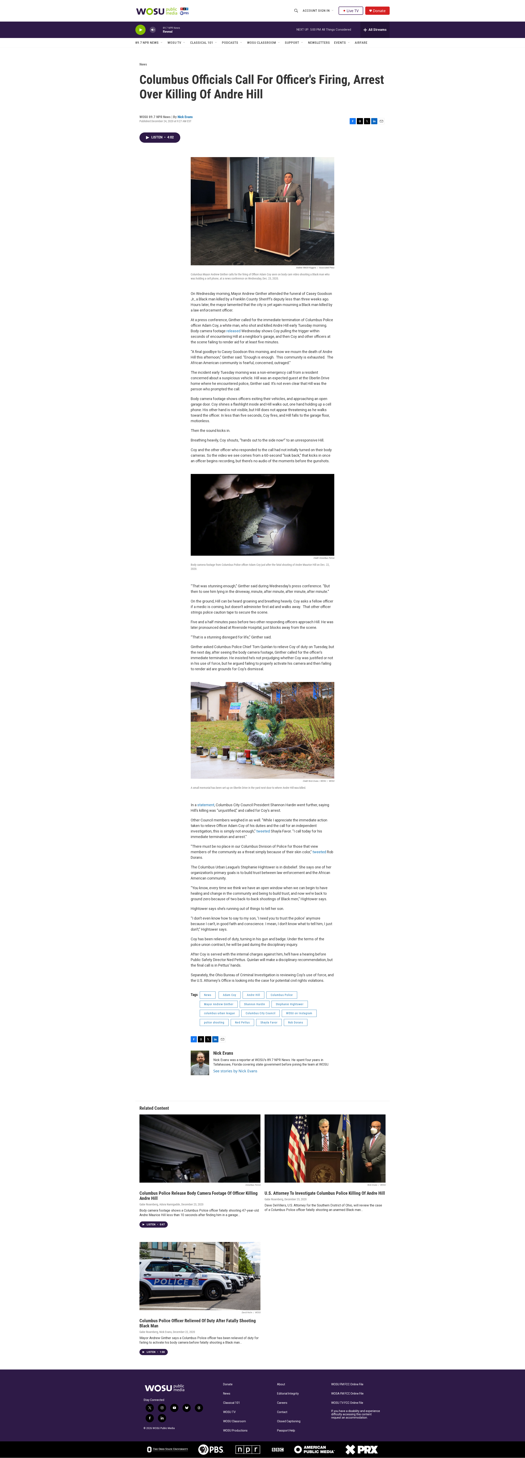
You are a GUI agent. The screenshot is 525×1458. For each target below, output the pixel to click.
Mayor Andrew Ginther (218, 1004)
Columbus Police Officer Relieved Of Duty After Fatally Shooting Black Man (197, 1323)
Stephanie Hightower (290, 1004)
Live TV (353, 10)
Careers (282, 1402)
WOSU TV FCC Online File (347, 1402)
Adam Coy (229, 995)
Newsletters (319, 42)
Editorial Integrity (288, 1393)
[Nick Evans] (200, 1063)
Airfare (361, 42)
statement (205, 805)
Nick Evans (185, 117)
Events (340, 42)
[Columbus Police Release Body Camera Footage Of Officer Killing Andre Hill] (199, 1148)
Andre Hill (253, 995)
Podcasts (230, 42)
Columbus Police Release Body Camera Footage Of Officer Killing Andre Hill (198, 1196)
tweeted (263, 831)
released (233, 331)
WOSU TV (174, 42)
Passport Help (286, 1430)
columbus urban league (219, 1013)
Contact (282, 1412)
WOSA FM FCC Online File (347, 1393)
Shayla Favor (268, 1022)
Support (292, 42)
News (143, 64)
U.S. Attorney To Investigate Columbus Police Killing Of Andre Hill (325, 1193)
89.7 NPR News (147, 42)
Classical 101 (201, 42)
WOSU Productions (235, 1430)
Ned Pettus (242, 1022)
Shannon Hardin (254, 1004)
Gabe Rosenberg (274, 1199)
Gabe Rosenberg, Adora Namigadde (159, 1204)
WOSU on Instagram (299, 1013)
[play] (140, 30)
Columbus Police (282, 995)
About (281, 1384)
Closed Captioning (288, 1421)
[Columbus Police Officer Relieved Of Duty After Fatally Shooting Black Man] (199, 1276)
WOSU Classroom (261, 42)
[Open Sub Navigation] (332, 10)
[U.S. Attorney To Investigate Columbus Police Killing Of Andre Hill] (325, 1148)
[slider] (159, 30)
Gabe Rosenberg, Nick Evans (155, 1332)
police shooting (214, 1022)
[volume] (152, 29)
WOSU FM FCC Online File (347, 1384)
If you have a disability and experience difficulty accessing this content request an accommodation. (355, 1414)
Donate (379, 11)
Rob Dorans (295, 1022)
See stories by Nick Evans (235, 1070)
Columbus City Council (260, 1013)
